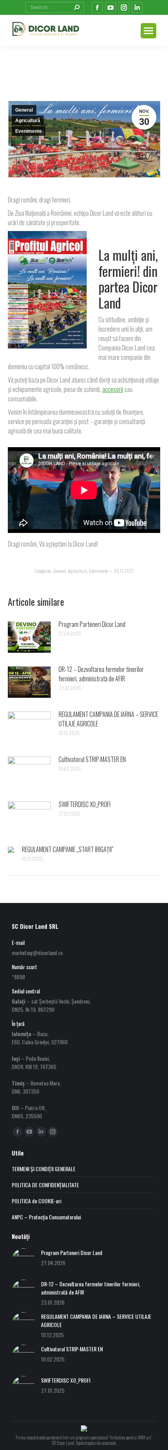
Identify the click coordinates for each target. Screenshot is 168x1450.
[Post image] (29, 637)
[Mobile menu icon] (148, 30)
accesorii (112, 389)
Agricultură (27, 120)
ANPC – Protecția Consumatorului (46, 1217)
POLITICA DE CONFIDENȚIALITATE (45, 1185)
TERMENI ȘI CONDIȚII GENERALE (43, 1169)
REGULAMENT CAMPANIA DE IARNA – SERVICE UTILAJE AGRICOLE (108, 719)
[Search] (76, 7)
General (24, 110)
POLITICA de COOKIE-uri (36, 1201)
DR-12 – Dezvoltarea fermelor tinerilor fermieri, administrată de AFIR (101, 674)
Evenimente (28, 131)
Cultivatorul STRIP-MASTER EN (92, 759)
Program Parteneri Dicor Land (92, 624)
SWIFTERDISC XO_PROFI (85, 804)
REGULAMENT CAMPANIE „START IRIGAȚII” (68, 849)
